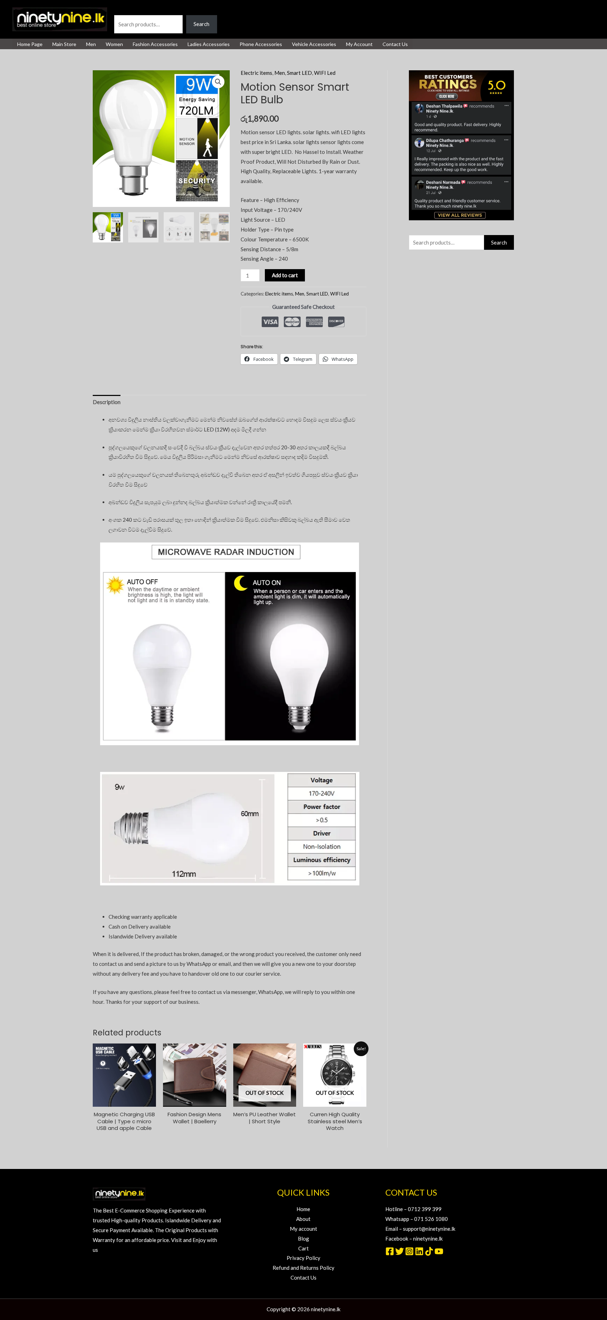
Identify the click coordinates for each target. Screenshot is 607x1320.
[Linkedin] (419, 1251)
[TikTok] (429, 1251)
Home (303, 1209)
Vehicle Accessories (314, 44)
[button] (218, 82)
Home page (30, 44)
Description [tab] (106, 402)
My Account (359, 44)
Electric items (256, 73)
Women (114, 44)
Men (91, 44)
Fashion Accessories (155, 44)
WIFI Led (324, 73)
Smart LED (299, 73)
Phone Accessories (261, 44)
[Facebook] (389, 1251)
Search (122, 10)
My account (303, 1228)
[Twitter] (399, 1251)
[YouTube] (439, 1251)
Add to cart (285, 275)
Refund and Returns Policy (303, 1267)
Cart (303, 1248)
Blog (303, 1238)
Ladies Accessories (209, 44)
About (303, 1219)
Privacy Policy (303, 1258)
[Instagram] (409, 1251)
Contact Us (395, 44)
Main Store (64, 44)
